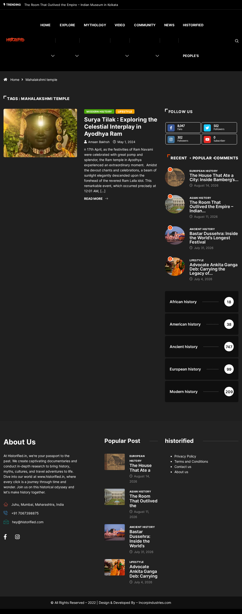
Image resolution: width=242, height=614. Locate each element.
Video (120, 25)
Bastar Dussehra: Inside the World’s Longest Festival (214, 237)
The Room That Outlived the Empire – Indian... (211, 206)
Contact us (182, 467)
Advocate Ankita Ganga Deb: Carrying (143, 571)
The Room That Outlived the (143, 501)
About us (181, 472)
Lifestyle (125, 111)
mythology (95, 25)
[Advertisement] (81, 246)
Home (45, 25)
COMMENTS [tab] (226, 158)
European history (204, 171)
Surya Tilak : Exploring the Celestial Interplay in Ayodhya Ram (120, 126)
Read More (93, 198)
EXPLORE (67, 25)
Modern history (99, 111)
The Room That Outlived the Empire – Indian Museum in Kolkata (71, 5)
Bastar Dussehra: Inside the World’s (140, 538)
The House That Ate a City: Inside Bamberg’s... (214, 177)
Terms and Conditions (191, 461)
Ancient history (202, 229)
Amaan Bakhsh (99, 142)
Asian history (200, 198)
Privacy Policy (185, 456)
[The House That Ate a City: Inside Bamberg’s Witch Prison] (114, 462)
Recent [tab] (179, 158)
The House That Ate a (141, 468)
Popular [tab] (202, 158)
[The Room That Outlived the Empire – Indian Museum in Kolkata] (114, 497)
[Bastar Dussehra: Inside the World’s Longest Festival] (114, 532)
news (169, 25)
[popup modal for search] (230, 40)
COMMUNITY (145, 25)
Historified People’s (193, 40)
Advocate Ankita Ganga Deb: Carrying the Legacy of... (214, 269)
